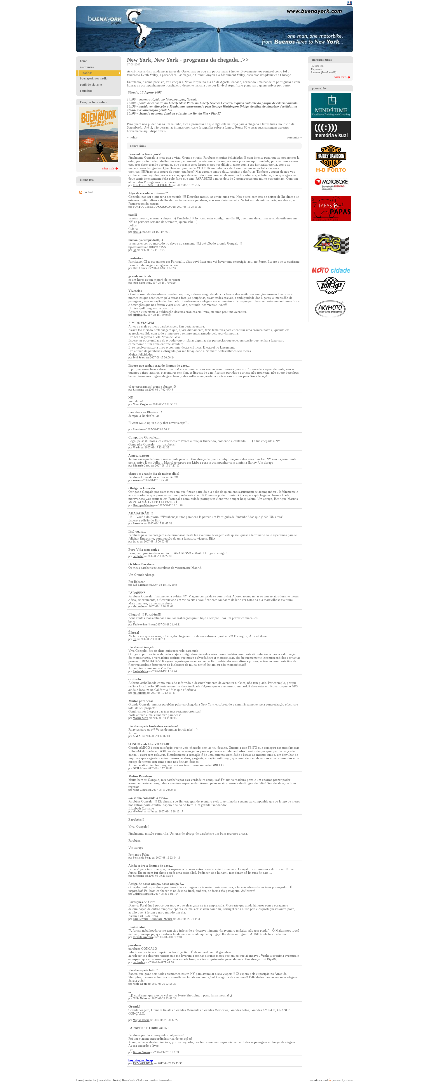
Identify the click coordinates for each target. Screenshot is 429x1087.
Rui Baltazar (140, 584)
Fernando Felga (142, 857)
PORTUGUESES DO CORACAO (152, 185)
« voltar (132, 137)
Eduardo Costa (142, 465)
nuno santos (140, 282)
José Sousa (139, 357)
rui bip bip (139, 962)
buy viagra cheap (140, 1060)
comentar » (294, 137)
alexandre (138, 606)
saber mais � (110, 168)
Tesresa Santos (141, 1052)
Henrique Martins (143, 505)
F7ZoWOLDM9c (143, 1063)
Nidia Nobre (140, 983)
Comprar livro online (93, 102)
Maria (136, 447)
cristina (137, 314)
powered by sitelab (342, 1080)
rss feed (88, 192)
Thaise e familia (142, 624)
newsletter (105, 1080)
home (79, 1080)
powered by (319, 88)
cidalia (137, 231)
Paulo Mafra (140, 671)
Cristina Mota (141, 893)
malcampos (140, 692)
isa (134, 250)
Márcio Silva (140, 718)
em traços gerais (322, 59)
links (116, 1080)
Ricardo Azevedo (143, 937)
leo (134, 639)
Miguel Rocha (141, 1020)
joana (136, 541)
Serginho (138, 556)
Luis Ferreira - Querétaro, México (152, 919)
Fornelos (138, 523)
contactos (90, 1080)
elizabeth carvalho (143, 811)
